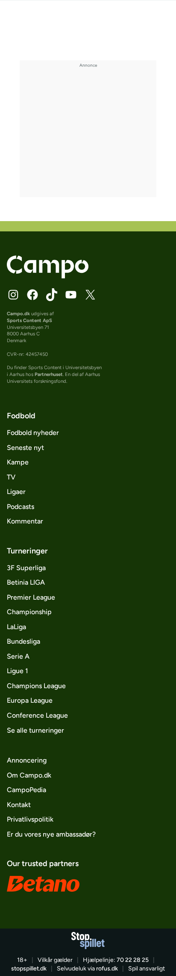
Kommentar (25, 521)
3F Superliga (26, 568)
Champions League (36, 686)
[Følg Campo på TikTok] (51, 294)
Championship (29, 612)
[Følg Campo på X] (90, 294)
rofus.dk (107, 968)
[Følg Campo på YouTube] (71, 294)
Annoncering (27, 760)
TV (11, 477)
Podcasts (20, 507)
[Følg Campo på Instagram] (13, 294)
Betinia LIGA (26, 582)
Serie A (18, 656)
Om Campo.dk (29, 775)
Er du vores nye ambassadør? (51, 834)
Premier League (31, 597)
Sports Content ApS (29, 320)
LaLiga (16, 627)
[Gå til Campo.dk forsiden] (47, 276)
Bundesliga (23, 641)
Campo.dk (18, 313)
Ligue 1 (17, 671)
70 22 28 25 (133, 960)
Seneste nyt (25, 448)
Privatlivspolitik (30, 819)
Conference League (37, 715)
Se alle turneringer (35, 730)
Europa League (30, 700)
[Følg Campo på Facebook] (32, 294)
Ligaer (16, 492)
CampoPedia (26, 790)
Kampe (18, 462)
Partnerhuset (49, 374)
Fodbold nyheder (33, 433)
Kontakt (19, 805)
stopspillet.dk (29, 968)
